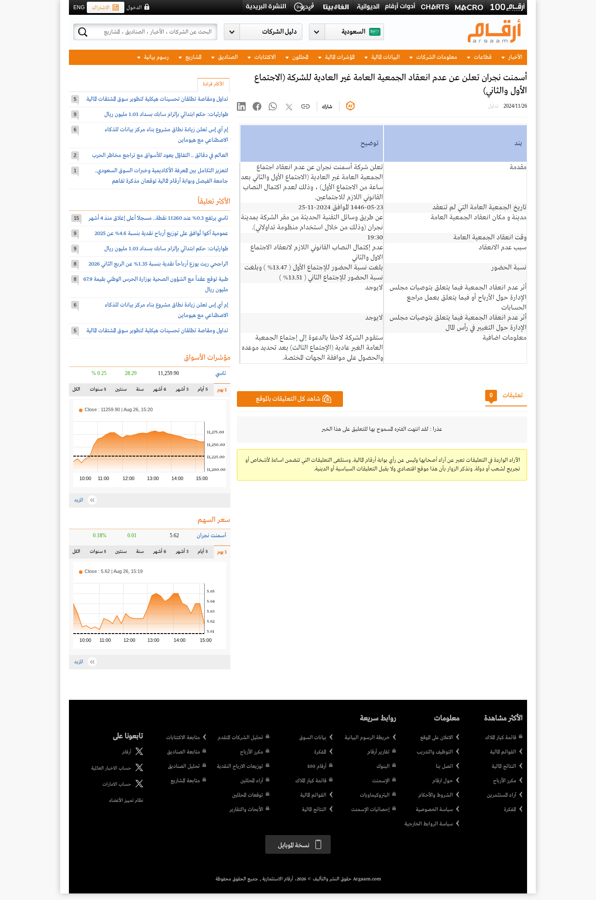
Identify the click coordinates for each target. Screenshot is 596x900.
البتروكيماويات (375, 795)
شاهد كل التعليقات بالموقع (288, 399)
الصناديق (227, 57)
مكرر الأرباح (504, 780)
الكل (78, 391)
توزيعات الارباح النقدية (240, 766)
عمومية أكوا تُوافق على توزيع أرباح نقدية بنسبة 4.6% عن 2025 (161, 233)
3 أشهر (182, 391)
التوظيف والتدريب (435, 752)
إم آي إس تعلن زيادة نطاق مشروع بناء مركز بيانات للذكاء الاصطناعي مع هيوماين (166, 135)
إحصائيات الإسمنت (370, 809)
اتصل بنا (444, 766)
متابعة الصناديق (183, 752)
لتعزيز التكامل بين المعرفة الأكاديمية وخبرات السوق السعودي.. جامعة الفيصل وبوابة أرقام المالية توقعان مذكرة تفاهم (161, 176)
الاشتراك (101, 7)
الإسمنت (381, 780)
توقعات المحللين (247, 795)
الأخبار (514, 57)
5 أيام (202, 391)
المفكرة (510, 809)
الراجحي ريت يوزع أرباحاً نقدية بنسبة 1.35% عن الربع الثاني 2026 (158, 264)
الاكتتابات (264, 57)
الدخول (134, 7)
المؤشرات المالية (339, 57)
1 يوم (220, 392)
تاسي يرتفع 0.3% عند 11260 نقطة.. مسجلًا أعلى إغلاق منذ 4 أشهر (158, 218)
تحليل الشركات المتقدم (240, 737)
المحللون (299, 57)
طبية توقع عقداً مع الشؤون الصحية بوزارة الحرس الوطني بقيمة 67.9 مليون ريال (155, 284)
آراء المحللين (251, 780)
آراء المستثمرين (501, 795)
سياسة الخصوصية (434, 809)
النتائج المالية (504, 766)
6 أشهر (159, 391)
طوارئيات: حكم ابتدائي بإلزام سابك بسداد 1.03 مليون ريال (166, 114)
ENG (79, 7)
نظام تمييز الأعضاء (126, 801)
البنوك (383, 766)
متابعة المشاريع (185, 780)
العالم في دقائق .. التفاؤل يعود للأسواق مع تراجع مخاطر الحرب (160, 155)
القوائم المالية (503, 752)
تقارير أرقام (378, 752)
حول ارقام (442, 780)
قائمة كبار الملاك (500, 737)
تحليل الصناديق (184, 766)
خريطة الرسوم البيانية (367, 737)
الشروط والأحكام (435, 795)
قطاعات (482, 57)
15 (76, 218)
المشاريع (193, 57)
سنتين (120, 391)
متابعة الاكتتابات (183, 737)
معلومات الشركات (436, 57)
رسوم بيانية (156, 57)
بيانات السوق (312, 737)
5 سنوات (98, 391)
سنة (139, 391)
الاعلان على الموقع (436, 737)
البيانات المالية (385, 57)
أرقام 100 (316, 766)
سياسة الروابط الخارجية (428, 824)
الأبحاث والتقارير (246, 809)
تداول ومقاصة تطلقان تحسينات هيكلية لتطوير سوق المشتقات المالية (157, 99)
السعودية (353, 31)
